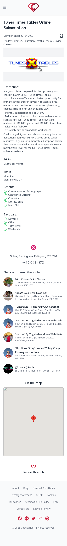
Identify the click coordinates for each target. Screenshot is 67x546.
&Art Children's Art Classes (30, 279)
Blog (25, 488)
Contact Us (23, 508)
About (15, 488)
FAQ (55, 501)
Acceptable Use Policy (37, 501)
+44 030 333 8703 (34, 262)
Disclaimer (15, 501)
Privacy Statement (22, 495)
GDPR (39, 495)
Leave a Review (42, 508)
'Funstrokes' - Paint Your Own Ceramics (37, 306)
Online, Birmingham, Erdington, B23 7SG (33, 256)
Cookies (51, 495)
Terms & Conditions (43, 488)
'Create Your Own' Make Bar (31, 293)
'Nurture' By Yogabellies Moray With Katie (38, 320)
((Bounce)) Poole (24, 367)
